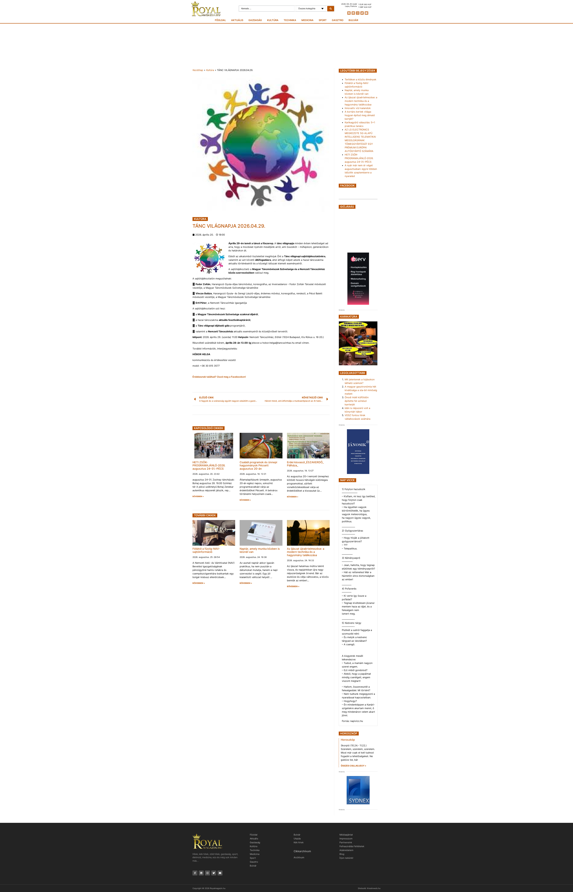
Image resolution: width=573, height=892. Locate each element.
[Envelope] (366, 13)
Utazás (297, 838)
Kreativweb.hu (374, 888)
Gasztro (337, 20)
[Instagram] (357, 13)
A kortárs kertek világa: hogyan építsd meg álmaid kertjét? (360, 115)
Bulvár (353, 20)
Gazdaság (255, 20)
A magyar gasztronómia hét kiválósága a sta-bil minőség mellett (361, 390)
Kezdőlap (198, 70)
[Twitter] (362, 13)
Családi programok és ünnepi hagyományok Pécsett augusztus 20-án (258, 465)
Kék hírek (299, 842)
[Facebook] (349, 13)
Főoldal (220, 20)
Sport (323, 20)
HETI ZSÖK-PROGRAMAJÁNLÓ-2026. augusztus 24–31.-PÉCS (208, 465)
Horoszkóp (348, 739)
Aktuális (237, 20)
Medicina (307, 20)
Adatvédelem (346, 850)
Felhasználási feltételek (351, 846)
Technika (290, 20)
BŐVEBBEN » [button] (198, 496)
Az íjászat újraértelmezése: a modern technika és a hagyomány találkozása (305, 552)
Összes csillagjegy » (353, 765)
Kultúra (272, 20)
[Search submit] (330, 8)
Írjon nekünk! (346, 858)
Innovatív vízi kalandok (358, 108)
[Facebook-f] (194, 873)
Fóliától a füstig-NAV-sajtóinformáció (206, 550)
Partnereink (345, 842)
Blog (341, 854)
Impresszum (345, 838)
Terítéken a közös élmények (360, 79)
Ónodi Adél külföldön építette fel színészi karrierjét (357, 401)
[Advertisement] (286, 46)
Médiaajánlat (346, 834)
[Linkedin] (353, 13)
